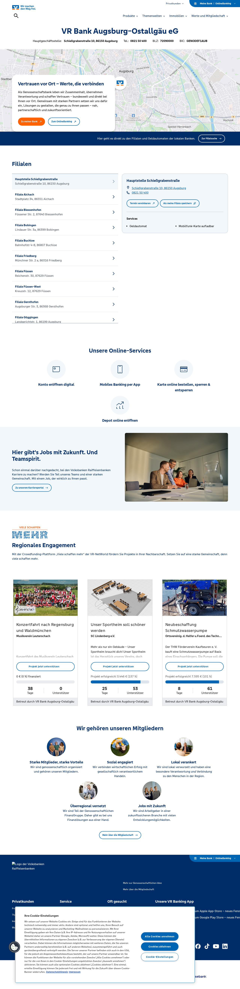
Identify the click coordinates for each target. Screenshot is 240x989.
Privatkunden (173, 3)
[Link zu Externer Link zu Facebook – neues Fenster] (198, 946)
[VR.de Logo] (28, 7)
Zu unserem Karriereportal (29, 487)
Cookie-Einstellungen (159, 956)
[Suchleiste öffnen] (16, 16)
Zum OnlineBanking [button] (61, 121)
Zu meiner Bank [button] (29, 121)
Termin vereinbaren (140, 203)
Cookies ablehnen (159, 946)
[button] (14, 947)
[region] (105, 944)
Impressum (74, 971)
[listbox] (65, 248)
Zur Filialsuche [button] (209, 138)
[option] (65, 181)
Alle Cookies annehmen (159, 936)
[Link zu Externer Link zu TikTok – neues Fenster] (207, 946)
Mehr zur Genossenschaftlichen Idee (142, 883)
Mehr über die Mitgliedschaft (117, 835)
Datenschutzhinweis (57, 971)
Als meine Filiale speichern (177, 203)
